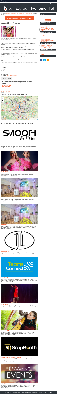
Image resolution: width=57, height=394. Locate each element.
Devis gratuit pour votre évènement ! (19, 18)
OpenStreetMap (35, 119)
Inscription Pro (46, 3)
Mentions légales (35, 392)
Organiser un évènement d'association (46, 37)
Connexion (53, 3)
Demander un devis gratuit (46, 45)
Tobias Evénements (5, 383)
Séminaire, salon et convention (47, 29)
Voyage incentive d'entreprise (47, 28)
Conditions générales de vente (44, 392)
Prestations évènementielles (11, 13)
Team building (44, 27)
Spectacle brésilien (5, 86)
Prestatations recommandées (47, 52)
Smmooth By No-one (5, 145)
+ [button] (2, 98)
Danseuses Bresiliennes (6, 88)
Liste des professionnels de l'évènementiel (24, 13)
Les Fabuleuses (4, 171)
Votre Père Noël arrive (6, 85)
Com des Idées (4, 224)
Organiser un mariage (45, 39)
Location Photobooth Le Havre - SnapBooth (11, 357)
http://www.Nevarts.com (12, 75)
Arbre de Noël (43, 30)
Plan (51, 392)
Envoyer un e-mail (6, 78)
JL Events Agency (5, 251)
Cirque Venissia (4, 304)
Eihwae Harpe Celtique (6, 330)
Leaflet (30, 119)
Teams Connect (4, 277)
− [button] (2, 100)
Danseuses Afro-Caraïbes (6, 87)
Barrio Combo (4, 198)
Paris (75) (2, 91)
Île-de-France (7, 91)
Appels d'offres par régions (46, 47)
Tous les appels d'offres (46, 46)
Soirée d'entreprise (45, 26)
